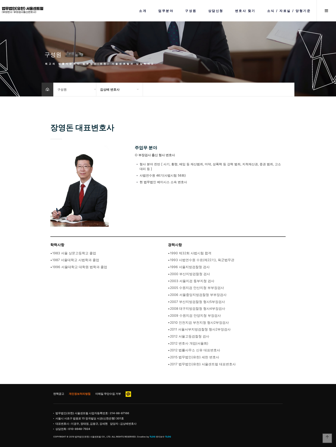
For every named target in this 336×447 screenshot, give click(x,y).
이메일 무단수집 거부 (108, 393)
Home (22, 10)
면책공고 (58, 393)
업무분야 (165, 10)
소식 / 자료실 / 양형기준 (289, 10)
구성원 (191, 10)
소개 (143, 10)
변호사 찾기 (245, 10)
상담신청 (215, 10)
